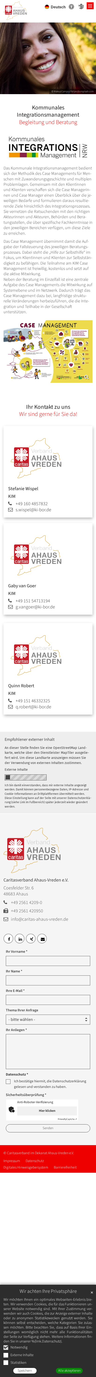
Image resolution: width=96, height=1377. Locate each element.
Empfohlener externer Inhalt (30, 739)
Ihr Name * (14, 971)
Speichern (25, 1370)
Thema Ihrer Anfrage (22, 1010)
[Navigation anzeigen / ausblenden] (90, 5)
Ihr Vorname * (16, 951)
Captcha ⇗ (67, 1119)
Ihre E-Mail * (15, 990)
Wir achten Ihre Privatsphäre (48, 1291)
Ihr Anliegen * (16, 1029)
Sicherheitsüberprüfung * (26, 1094)
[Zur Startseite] (20, 8)
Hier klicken (47, 1111)
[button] (8, 938)
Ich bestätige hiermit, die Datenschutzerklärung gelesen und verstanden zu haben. (50, 1084)
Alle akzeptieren (69, 1370)
